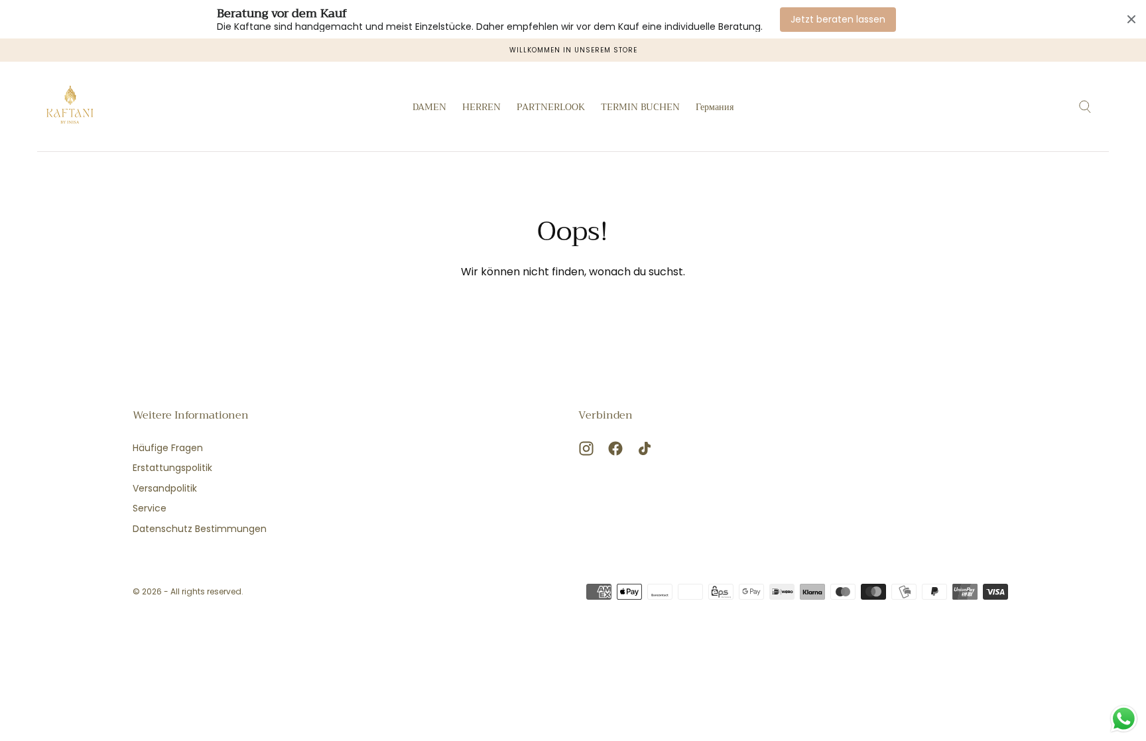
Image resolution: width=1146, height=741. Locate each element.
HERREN (481, 108)
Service (149, 508)
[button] (714, 109)
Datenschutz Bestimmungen (200, 528)
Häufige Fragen (168, 447)
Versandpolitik (165, 488)
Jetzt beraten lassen (838, 19)
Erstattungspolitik (172, 467)
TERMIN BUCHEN (640, 108)
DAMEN (429, 108)
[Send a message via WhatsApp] (1123, 718)
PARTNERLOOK (551, 108)
